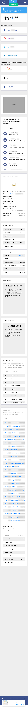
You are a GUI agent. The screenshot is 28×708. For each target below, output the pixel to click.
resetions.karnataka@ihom (17, 507)
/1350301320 (12, 30)
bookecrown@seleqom (16, 503)
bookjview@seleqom (16, 446)
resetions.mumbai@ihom (16, 459)
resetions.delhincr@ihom (16, 422)
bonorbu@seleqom (15, 439)
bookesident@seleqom (16, 470)
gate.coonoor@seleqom (16, 429)
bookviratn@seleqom (16, 473)
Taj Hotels (20, 255)
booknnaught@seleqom (17, 493)
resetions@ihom (14, 480)
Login (10, 11)
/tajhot (10, 38)
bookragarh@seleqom (16, 456)
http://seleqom (17, 193)
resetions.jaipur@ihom (15, 500)
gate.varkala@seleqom (16, 510)
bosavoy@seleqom (15, 490)
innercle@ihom (12, 466)
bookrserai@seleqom (16, 449)
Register (14, 4)
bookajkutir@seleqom (16, 517)
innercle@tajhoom (13, 476)
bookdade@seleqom (16, 486)
